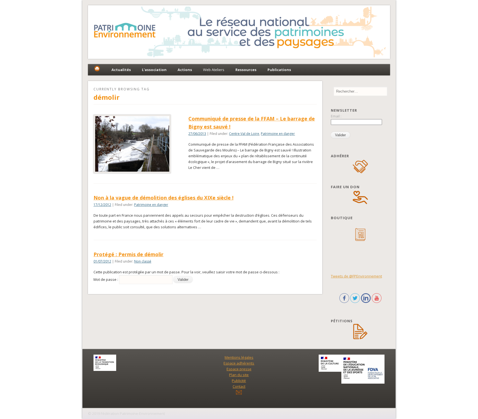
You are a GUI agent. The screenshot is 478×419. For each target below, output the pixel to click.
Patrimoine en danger (278, 133)
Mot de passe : (106, 279)
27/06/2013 (197, 133)
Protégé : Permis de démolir (128, 254)
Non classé (142, 261)
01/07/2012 (102, 261)
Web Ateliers (213, 69)
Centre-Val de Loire (244, 133)
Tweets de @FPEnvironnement (356, 276)
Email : (336, 116)
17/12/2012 (102, 204)
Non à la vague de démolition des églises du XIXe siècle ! (163, 197)
